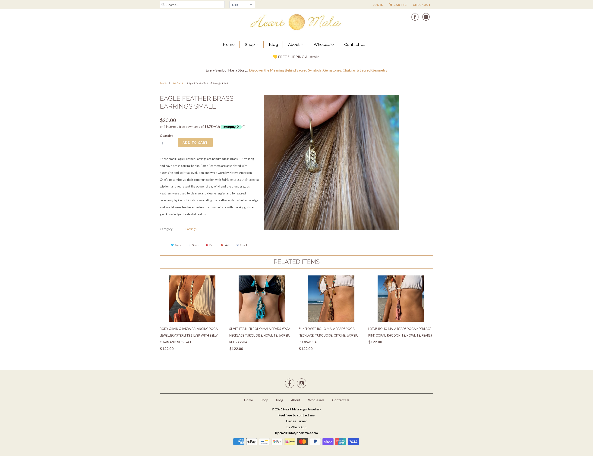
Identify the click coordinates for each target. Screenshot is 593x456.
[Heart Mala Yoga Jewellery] (296, 23)
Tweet (179, 245)
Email (243, 245)
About (294, 44)
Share (195, 245)
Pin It (212, 245)
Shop (250, 44)
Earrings (191, 229)
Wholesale (324, 44)
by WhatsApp (296, 427)
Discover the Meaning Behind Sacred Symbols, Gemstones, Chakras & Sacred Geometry (318, 70)
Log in (378, 4)
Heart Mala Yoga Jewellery (302, 409)
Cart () (400, 4)
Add (227, 245)
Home (229, 44)
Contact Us (355, 44)
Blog (273, 44)
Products (177, 83)
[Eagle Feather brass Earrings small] (331, 162)
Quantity (166, 135)
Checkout (422, 4)
